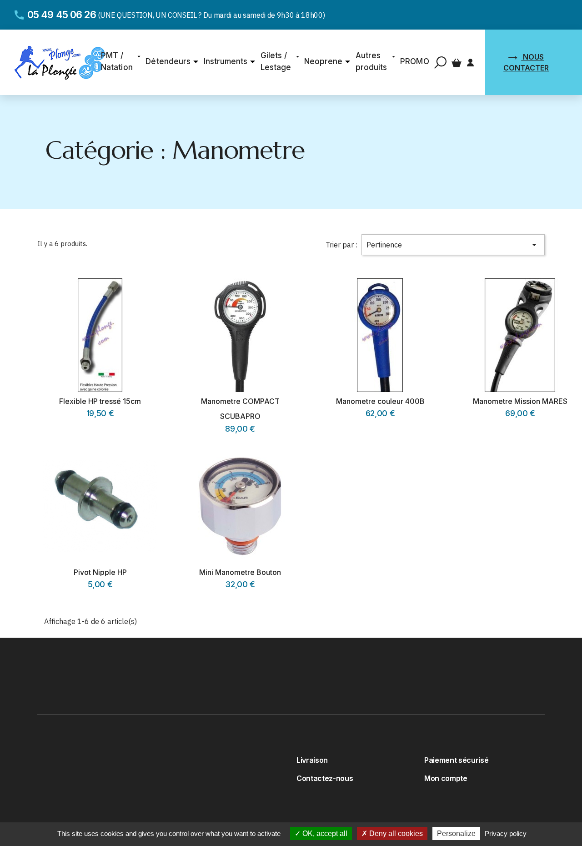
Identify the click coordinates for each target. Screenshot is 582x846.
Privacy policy (506, 833)
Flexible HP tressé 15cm (100, 401)
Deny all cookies (395, 833)
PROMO (414, 61)
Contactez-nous (324, 778)
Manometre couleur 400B (380, 401)
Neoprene (323, 61)
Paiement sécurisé (456, 760)
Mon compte (445, 778)
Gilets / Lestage (276, 61)
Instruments (225, 61)
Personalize (456, 833)
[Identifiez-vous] (470, 61)
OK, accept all (324, 833)
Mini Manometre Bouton (240, 572)
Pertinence (453, 244)
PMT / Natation (116, 61)
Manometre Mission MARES (520, 401)
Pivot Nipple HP (100, 572)
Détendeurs (168, 61)
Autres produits (371, 61)
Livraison (312, 760)
